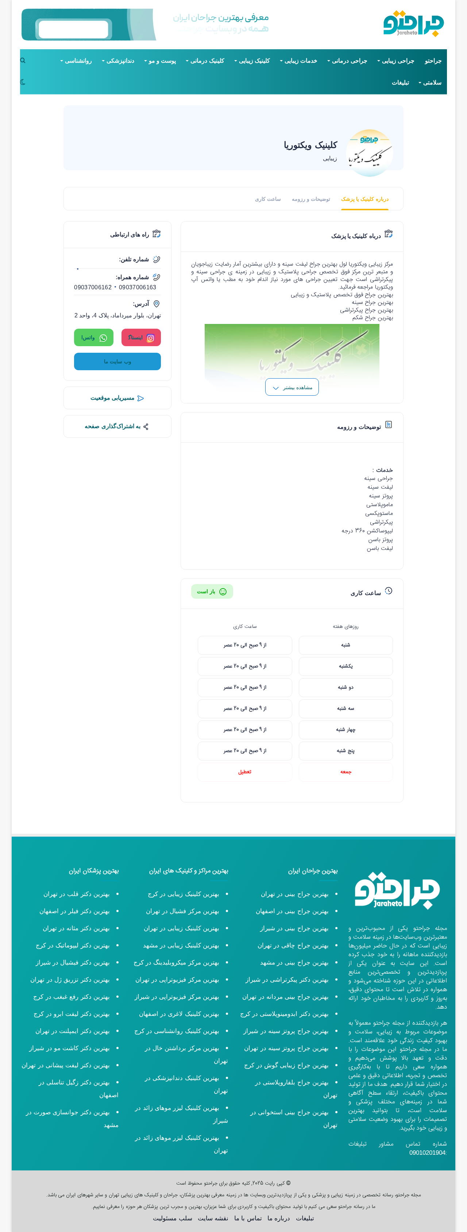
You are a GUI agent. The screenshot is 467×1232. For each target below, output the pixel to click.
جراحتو (433, 61)
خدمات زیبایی (301, 61)
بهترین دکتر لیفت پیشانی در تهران (66, 1065)
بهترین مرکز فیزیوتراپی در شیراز (177, 996)
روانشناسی (78, 61)
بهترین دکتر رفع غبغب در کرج (71, 996)
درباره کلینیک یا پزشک (365, 199)
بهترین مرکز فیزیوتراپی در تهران (177, 979)
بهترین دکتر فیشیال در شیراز (73, 962)
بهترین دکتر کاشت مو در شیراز (69, 1048)
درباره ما (278, 1218)
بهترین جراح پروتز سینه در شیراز (286, 1031)
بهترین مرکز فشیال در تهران (182, 911)
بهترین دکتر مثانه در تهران (76, 928)
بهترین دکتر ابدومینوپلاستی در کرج (284, 1013)
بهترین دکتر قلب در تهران (76, 894)
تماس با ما (248, 1218)
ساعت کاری (268, 199)
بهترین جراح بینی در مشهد (294, 962)
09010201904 (427, 1152)
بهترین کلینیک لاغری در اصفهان (179, 1013)
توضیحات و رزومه (311, 199)
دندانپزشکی (120, 61)
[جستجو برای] (25, 61)
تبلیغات (400, 82)
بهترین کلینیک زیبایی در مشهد (181, 945)
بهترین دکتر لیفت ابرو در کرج (72, 1013)
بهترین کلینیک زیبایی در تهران (181, 928)
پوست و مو (162, 61)
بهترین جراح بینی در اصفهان (292, 911)
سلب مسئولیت (172, 1218)
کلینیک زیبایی (254, 61)
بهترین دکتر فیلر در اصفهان (74, 911)
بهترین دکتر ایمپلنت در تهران (72, 1031)
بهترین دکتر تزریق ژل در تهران (70, 979)
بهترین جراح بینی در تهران (295, 894)
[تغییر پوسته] (25, 83)
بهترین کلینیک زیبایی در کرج (183, 894)
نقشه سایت (213, 1218)
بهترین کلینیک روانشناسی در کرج (176, 1031)
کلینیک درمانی (207, 61)
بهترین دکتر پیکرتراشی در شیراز (287, 979)
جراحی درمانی (349, 61)
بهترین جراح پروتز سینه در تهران (286, 1048)
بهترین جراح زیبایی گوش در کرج (286, 1065)
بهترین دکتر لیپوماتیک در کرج (73, 945)
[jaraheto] (414, 23)
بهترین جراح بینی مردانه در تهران (285, 996)
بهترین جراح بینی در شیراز (294, 928)
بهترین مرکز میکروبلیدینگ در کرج (176, 962)
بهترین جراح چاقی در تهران (293, 945)
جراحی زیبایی (398, 61)
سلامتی (432, 82)
